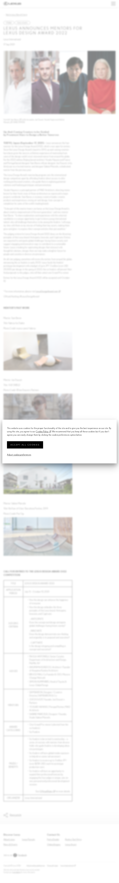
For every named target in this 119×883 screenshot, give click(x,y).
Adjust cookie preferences (19, 455)
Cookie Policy (42, 431)
